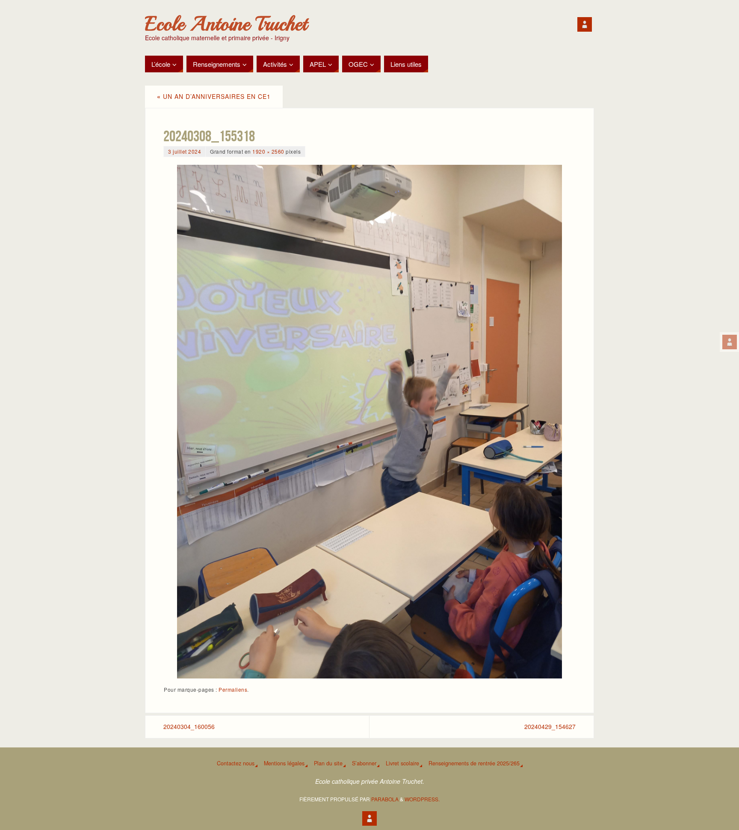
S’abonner (364, 763)
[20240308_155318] (369, 421)
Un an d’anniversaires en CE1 (214, 96)
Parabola (385, 799)
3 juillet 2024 (184, 151)
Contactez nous (235, 763)
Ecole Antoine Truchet (226, 24)
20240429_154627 (550, 726)
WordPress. (422, 799)
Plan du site (328, 763)
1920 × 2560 (268, 151)
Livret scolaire (402, 763)
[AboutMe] (729, 342)
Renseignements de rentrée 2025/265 (474, 763)
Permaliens (233, 689)
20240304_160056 (189, 726)
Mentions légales (284, 763)
